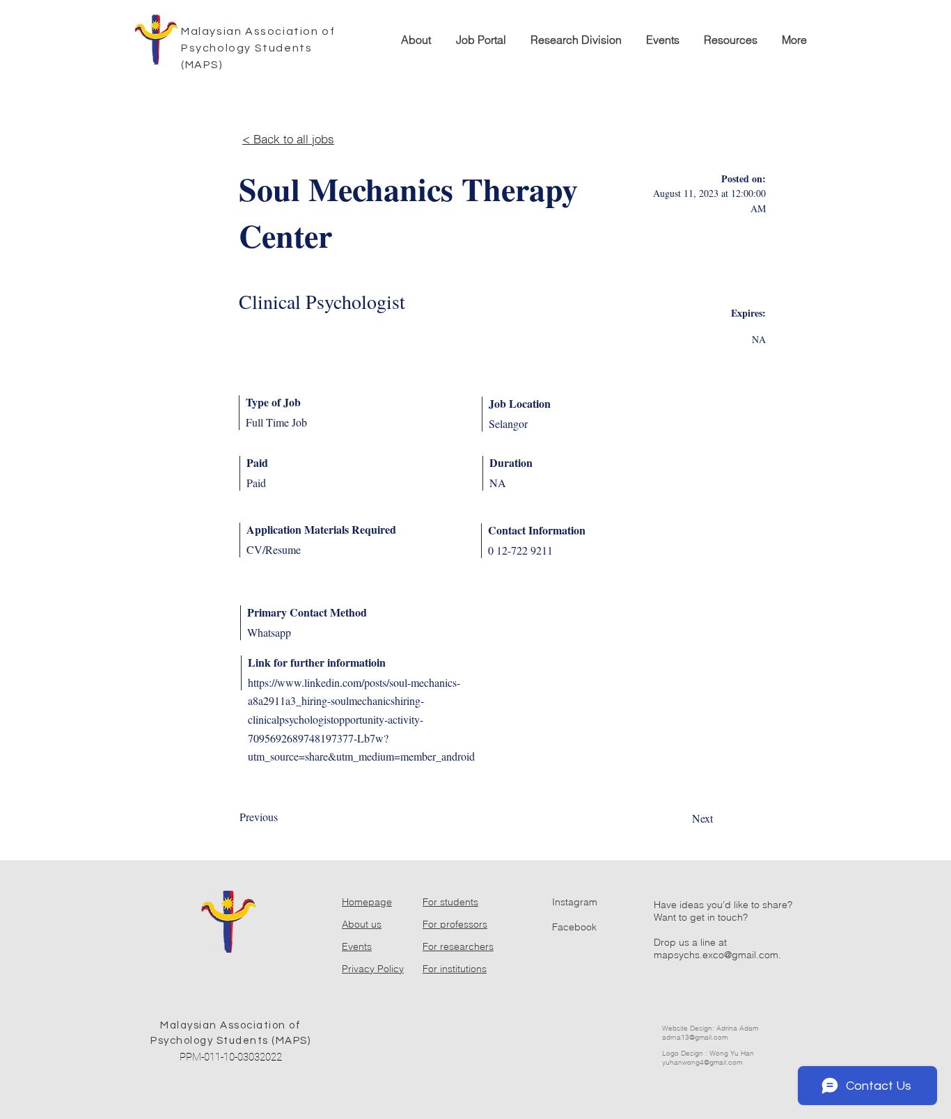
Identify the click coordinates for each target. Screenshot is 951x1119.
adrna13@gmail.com (695, 1037)
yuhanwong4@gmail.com (702, 1062)
